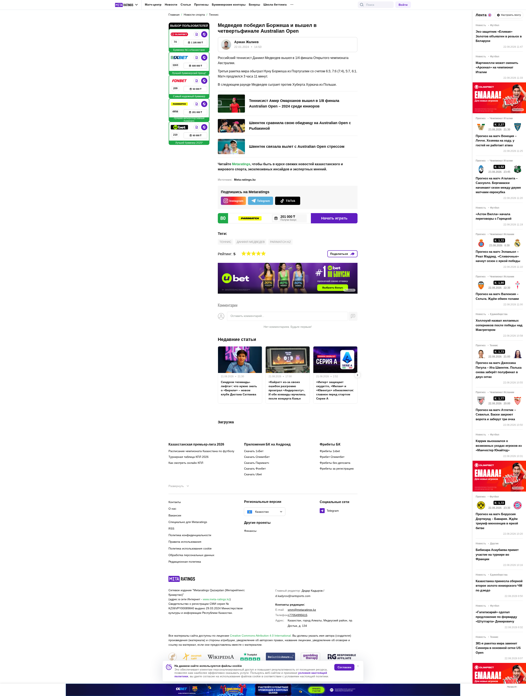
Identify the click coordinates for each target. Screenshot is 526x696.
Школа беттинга (275, 4)
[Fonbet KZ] (180, 81)
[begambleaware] (280, 657)
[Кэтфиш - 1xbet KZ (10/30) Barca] (263, 690)
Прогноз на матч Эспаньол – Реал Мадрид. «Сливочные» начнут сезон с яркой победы (498, 256)
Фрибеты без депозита (335, 462)
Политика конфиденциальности (189, 535)
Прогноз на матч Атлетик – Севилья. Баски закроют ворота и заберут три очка (496, 414)
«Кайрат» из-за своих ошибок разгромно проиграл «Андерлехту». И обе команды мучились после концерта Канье (287, 390)
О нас (172, 508)
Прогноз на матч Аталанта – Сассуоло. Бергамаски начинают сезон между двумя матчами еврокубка (498, 185)
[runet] (172, 657)
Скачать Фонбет (255, 468)
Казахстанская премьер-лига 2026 (196, 444)
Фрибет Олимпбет (332, 456)
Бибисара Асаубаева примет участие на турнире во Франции (497, 554)
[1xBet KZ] (180, 57)
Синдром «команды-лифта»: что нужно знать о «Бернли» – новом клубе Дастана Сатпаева (239, 388)
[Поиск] (362, 4)
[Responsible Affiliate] (342, 657)
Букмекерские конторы (229, 4)
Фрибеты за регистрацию (337, 468)
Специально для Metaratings (187, 522)
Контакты (174, 502)
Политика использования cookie (190, 548)
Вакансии (174, 515)
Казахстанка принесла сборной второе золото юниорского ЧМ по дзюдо (499, 585)
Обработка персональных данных (191, 555)
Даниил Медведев (251, 242)
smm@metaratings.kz (302, 609)
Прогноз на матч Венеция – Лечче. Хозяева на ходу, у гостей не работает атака (496, 140)
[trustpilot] (250, 657)
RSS (171, 528)
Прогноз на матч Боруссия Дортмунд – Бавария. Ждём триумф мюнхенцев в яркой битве (497, 521)
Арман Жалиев (246, 42)
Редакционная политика (184, 561)
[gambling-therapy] (310, 657)
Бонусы (254, 4)
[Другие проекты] (126, 5)
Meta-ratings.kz (245, 179)
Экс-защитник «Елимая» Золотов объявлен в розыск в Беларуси (499, 36)
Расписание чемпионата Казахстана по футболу (201, 451)
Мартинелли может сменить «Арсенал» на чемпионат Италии (497, 67)
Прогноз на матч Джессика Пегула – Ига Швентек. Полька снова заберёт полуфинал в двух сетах (498, 370)
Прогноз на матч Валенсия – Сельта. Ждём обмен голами (497, 296)
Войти (403, 4)
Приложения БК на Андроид (267, 444)
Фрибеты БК (330, 444)
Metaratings (241, 164)
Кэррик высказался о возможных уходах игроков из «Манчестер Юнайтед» (499, 445)
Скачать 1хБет (253, 451)
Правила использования (184, 541)
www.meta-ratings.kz (216, 599)
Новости (171, 4)
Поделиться (339, 253)
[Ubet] (180, 127)
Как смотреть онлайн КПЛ (185, 462)
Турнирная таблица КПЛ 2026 (188, 456)
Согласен (344, 667)
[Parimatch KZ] (180, 104)
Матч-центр (153, 4)
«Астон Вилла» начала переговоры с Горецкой (493, 216)
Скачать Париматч (256, 462)
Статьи (186, 4)
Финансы (250, 530)
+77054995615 (297, 615)
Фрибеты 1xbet (330, 451)
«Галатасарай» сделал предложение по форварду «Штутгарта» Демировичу (496, 616)
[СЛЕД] (357, 375)
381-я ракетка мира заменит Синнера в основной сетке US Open (498, 648)
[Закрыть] (520, 688)
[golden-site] (191, 657)
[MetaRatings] (181, 579)
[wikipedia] (221, 657)
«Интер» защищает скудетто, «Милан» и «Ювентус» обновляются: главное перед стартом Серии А (335, 390)
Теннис (225, 242)
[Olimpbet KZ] (180, 34)
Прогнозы (201, 4)
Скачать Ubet (253, 474)
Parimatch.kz (280, 242)
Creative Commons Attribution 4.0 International (260, 635)
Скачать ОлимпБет (257, 456)
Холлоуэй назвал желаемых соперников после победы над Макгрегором (499, 325)
